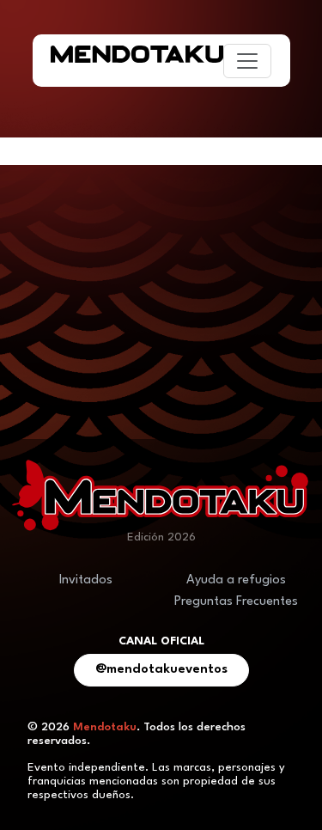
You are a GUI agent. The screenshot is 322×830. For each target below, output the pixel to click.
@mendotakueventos (161, 669)
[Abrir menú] (247, 61)
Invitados (85, 580)
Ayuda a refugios (236, 580)
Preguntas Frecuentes (236, 601)
